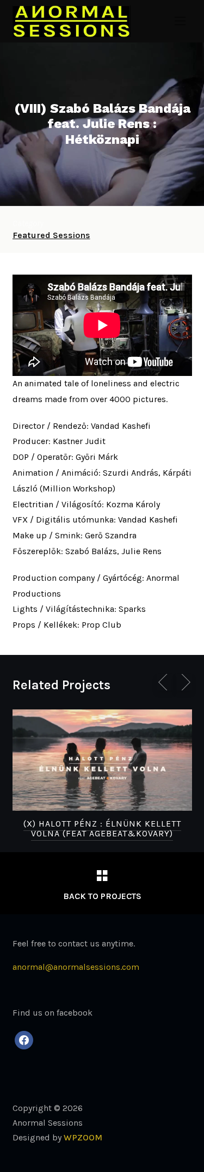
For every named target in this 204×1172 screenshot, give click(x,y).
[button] (180, 21)
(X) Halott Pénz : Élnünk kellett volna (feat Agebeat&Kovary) (102, 828)
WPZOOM (83, 1137)
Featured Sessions (51, 235)
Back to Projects (102, 896)
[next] (184, 682)
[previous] (165, 682)
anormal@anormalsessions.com (76, 967)
